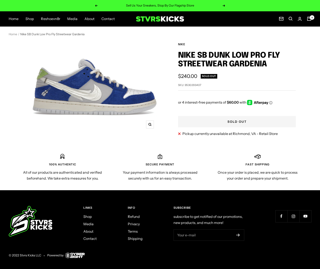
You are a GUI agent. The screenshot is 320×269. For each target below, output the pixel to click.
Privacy (134, 224)
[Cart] (309, 19)
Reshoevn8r (50, 19)
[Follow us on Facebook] (281, 216)
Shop (29, 19)
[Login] (300, 19)
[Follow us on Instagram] (293, 216)
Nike (181, 44)
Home (14, 19)
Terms (133, 231)
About (89, 19)
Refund (134, 216)
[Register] (238, 235)
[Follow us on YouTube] (305, 216)
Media (72, 19)
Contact (108, 19)
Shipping (135, 238)
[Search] (291, 19)
